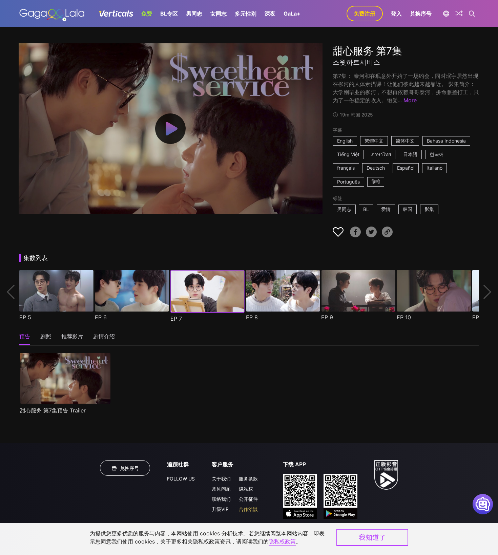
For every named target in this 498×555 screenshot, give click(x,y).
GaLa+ (292, 13)
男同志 (194, 13)
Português (348, 182)
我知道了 (372, 537)
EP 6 (101, 317)
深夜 (270, 13)
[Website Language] (446, 13)
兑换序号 (421, 13)
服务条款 (248, 479)
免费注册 (364, 13)
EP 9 (327, 317)
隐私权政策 (282, 541)
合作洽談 (248, 509)
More (410, 100)
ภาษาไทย (381, 154)
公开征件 (248, 499)
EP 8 (252, 317)
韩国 (407, 209)
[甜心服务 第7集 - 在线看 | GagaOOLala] (51, 13)
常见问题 (221, 489)
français (346, 168)
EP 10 (404, 317)
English (345, 141)
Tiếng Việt (348, 154)
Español (405, 168)
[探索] (459, 13)
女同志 (218, 13)
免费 (146, 13)
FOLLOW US (181, 479)
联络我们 (221, 499)
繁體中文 (374, 141)
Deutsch (376, 168)
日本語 (410, 154)
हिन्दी (376, 182)
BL (366, 209)
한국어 (437, 154)
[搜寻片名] (472, 13)
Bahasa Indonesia (446, 141)
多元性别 (245, 13)
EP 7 (176, 318)
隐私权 (246, 489)
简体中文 (405, 141)
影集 (429, 209)
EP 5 (25, 317)
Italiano (434, 168)
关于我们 (221, 479)
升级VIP (220, 509)
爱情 (386, 209)
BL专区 (169, 13)
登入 (396, 13)
